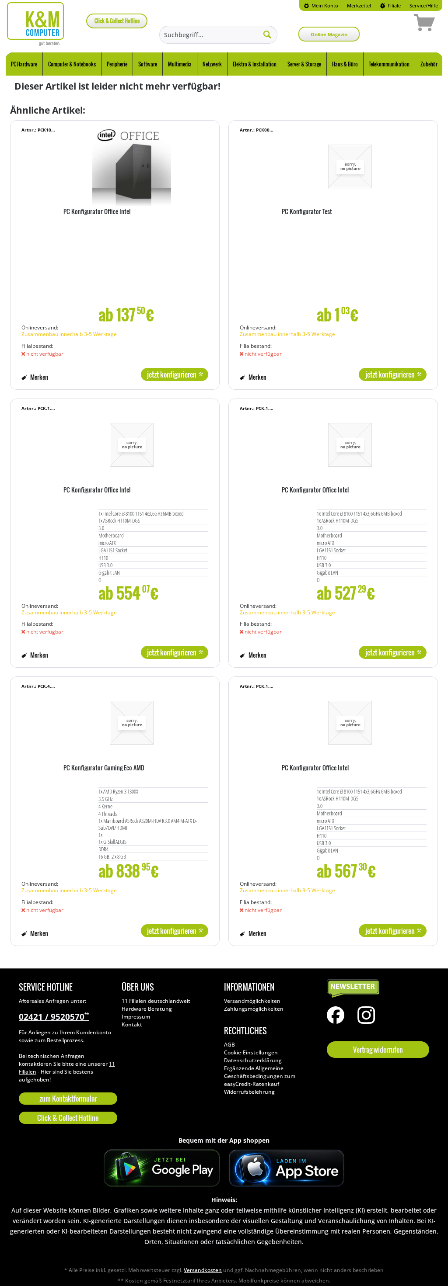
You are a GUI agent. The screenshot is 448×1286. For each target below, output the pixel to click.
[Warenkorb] (393, 24)
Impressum (136, 1016)
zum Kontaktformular (68, 1098)
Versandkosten (203, 1270)
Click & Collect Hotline (117, 20)
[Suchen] (267, 34)
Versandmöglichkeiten (252, 1001)
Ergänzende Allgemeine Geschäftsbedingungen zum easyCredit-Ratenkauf (259, 1076)
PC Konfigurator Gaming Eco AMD (103, 768)
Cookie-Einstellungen (251, 1052)
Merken (38, 376)
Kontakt (132, 1024)
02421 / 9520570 (54, 1017)
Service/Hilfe (424, 5)
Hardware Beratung (147, 1008)
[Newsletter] (376, 989)
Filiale (393, 5)
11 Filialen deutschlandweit (156, 1001)
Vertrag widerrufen (378, 1049)
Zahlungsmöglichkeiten (254, 1008)
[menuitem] (321, 5)
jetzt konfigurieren (171, 374)
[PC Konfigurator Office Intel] (131, 166)
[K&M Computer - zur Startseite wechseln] (36, 24)
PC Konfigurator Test (307, 212)
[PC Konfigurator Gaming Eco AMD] (131, 722)
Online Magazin (329, 34)
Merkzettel (359, 5)
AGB (229, 1044)
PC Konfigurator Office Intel (96, 212)
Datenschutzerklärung (253, 1060)
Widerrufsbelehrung (249, 1091)
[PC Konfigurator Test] (349, 166)
